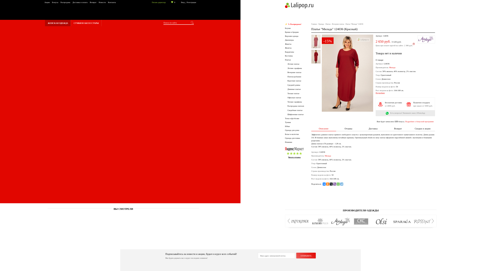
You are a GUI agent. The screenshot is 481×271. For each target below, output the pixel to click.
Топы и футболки (292, 118)
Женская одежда (58, 23)
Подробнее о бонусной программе (419, 122)
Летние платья (293, 64)
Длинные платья (294, 89)
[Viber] (334, 184)
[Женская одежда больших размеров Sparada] (402, 221)
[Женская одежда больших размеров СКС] (361, 221)
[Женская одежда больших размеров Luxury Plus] (320, 221)
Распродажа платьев (295, 106)
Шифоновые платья (295, 114)
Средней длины (293, 85)
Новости (102, 2)
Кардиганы (289, 52)
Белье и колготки (292, 134)
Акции (47, 2)
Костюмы (289, 56)
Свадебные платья (294, 110)
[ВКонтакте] (324, 184)
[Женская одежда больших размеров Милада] (340, 221)
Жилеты (288, 48)
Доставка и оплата (80, 2)
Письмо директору (159, 2)
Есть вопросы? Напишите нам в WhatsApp (407, 113)
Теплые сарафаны (294, 102)
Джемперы (289, 40)
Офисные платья (294, 98)
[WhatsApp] (338, 184)
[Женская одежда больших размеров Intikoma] (300, 221)
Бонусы (55, 2)
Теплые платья (293, 93)
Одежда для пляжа (292, 138)
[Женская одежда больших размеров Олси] (381, 221)
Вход (183, 2)
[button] (289, 221)
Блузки (288, 28)
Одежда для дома (292, 130)
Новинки (288, 142)
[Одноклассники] (327, 184)
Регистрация (191, 2)
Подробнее (380, 93)
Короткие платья (294, 81)
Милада (392, 67)
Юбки (287, 126)
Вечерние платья (294, 72)
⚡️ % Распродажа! (293, 24)
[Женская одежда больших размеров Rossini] (422, 221)
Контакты (112, 2)
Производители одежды (361, 210)
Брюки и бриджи (292, 32)
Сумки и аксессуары (86, 23)
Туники (288, 122)
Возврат (93, 2)
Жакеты (288, 44)
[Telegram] (341, 184)
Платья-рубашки (294, 77)
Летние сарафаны (294, 68)
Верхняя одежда (291, 36)
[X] (331, 184)
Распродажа (65, 2)
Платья (288, 60)
